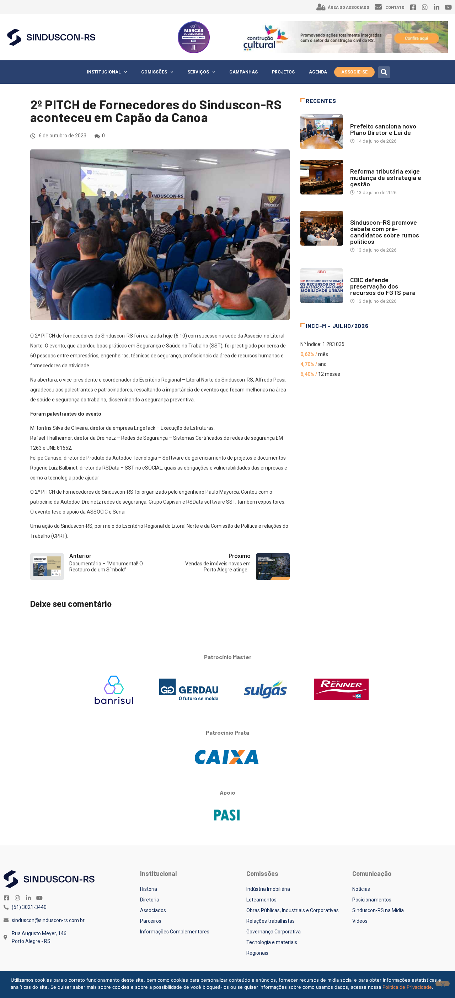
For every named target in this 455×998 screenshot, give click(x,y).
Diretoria (149, 900)
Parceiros (150, 921)
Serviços (198, 72)
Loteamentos (261, 900)
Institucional (104, 72)
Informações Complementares (174, 931)
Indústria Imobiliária (268, 889)
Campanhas (243, 72)
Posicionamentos (371, 900)
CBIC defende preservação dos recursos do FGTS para (383, 286)
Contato (395, 7)
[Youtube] (448, 7)
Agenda (318, 72)
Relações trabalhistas (270, 921)
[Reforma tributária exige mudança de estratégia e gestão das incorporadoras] (321, 177)
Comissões (154, 72)
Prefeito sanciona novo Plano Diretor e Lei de (383, 129)
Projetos (283, 72)
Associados (153, 910)
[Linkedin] (436, 7)
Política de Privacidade (407, 987)
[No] (442, 983)
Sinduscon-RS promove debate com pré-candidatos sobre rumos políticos (384, 231)
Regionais (257, 953)
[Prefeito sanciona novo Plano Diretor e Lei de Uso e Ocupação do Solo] (321, 131)
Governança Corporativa (273, 931)
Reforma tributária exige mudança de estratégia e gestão (385, 177)
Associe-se (354, 72)
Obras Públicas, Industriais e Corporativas (292, 910)
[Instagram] (425, 7)
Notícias (360, 119)
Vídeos (360, 921)
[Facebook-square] (413, 7)
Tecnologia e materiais (271, 942)
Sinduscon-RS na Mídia (378, 910)
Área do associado (348, 7)
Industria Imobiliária (374, 164)
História (148, 889)
